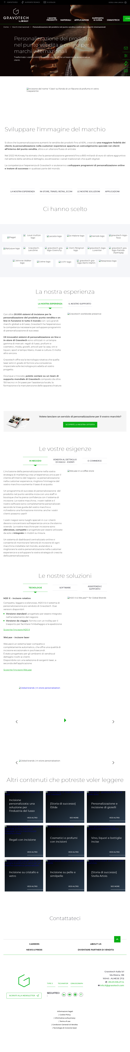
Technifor (63, 983)
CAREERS (34, 944)
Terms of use (65, 1021)
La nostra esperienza (22, 192)
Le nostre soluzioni (88, 192)
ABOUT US (95, 944)
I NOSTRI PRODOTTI (52, 19)
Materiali (65, 20)
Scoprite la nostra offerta (80, 425)
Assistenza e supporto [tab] (95, 588)
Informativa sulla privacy (65, 1018)
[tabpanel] (65, 352)
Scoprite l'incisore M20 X (16, 630)
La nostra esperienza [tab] (50, 304)
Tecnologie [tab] (35, 588)
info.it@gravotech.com (112, 986)
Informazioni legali (65, 1011)
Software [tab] (65, 588)
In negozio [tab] (35, 461)
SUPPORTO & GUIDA (98, 19)
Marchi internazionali (20, 27)
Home (6, 27)
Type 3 (50, 983)
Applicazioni (112, 192)
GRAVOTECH (113, 20)
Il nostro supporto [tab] (80, 304)
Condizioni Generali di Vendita (65, 1025)
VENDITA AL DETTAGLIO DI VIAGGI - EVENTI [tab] (65, 461)
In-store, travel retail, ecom (56, 192)
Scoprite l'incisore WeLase (17, 670)
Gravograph (77, 983)
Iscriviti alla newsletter (22, 996)
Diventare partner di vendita (96, 950)
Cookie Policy (65, 1015)
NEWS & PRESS (34, 950)
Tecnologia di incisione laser (65, 1028)
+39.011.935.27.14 (116, 982)
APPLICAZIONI (81, 20)
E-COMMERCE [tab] (95, 461)
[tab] (65, 762)
